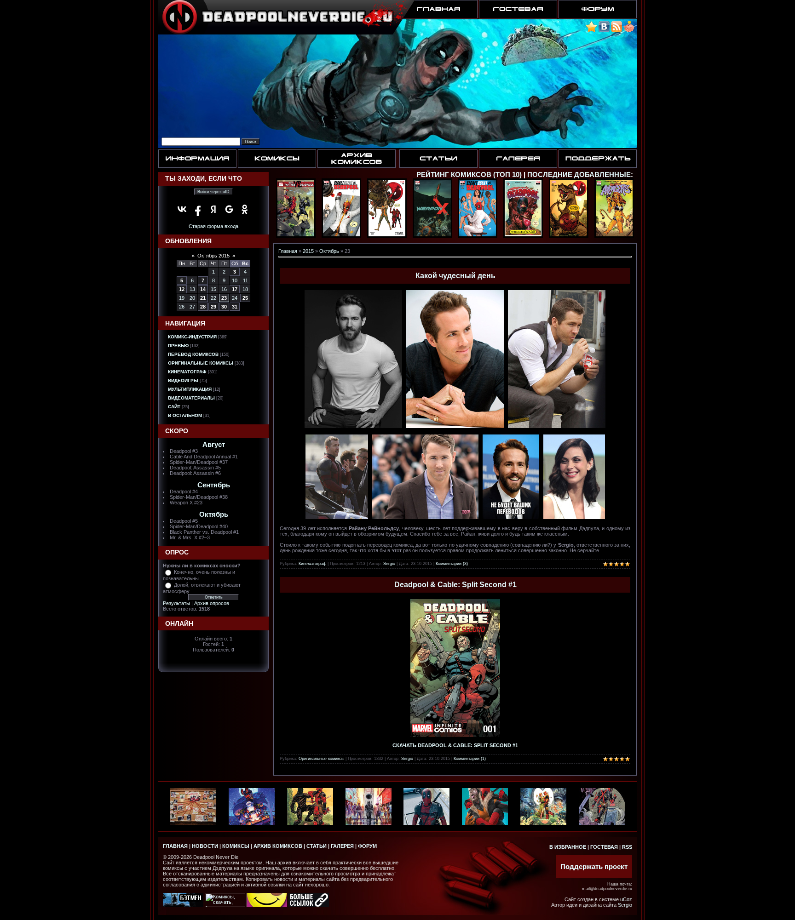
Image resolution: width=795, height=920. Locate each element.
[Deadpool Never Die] (591, 30)
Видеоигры (183, 380)
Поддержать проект (594, 866)
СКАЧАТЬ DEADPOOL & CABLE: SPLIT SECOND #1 (455, 745)
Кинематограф (187, 371)
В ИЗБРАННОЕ (567, 847)
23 (224, 298)
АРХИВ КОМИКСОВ (277, 846)
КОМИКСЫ (235, 846)
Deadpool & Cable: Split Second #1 (455, 585)
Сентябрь (213, 485)
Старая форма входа (213, 226)
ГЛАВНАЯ (175, 846)
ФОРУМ (367, 846)
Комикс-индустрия (192, 336)
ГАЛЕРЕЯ (342, 846)
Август (213, 444)
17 (234, 289)
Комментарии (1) (470, 758)
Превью (178, 345)
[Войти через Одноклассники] (245, 209)
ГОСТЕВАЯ (604, 847)
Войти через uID (213, 191)
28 (203, 306)
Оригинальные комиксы (200, 363)
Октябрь (213, 514)
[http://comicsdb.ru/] (267, 905)
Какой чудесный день (455, 276)
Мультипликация (190, 389)
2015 (308, 251)
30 (224, 306)
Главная (287, 251)
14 (203, 289)
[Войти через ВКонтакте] (182, 209)
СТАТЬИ (316, 846)
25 (245, 298)
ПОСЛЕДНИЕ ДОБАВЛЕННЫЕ (579, 174)
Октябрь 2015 (213, 255)
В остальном (185, 415)
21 (203, 298)
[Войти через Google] (229, 209)
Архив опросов (211, 603)
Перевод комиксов (193, 354)
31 (234, 306)
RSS (627, 847)
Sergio (389, 563)
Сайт (174, 406)
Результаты (176, 603)
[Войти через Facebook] (198, 209)
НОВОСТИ (205, 846)
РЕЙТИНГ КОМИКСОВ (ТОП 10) (469, 174)
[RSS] (616, 30)
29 (213, 306)
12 (181, 289)
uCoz (626, 899)
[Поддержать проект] (628, 30)
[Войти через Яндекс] (213, 209)
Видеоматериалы (191, 397)
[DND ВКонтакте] (604, 30)
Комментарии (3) (452, 563)
